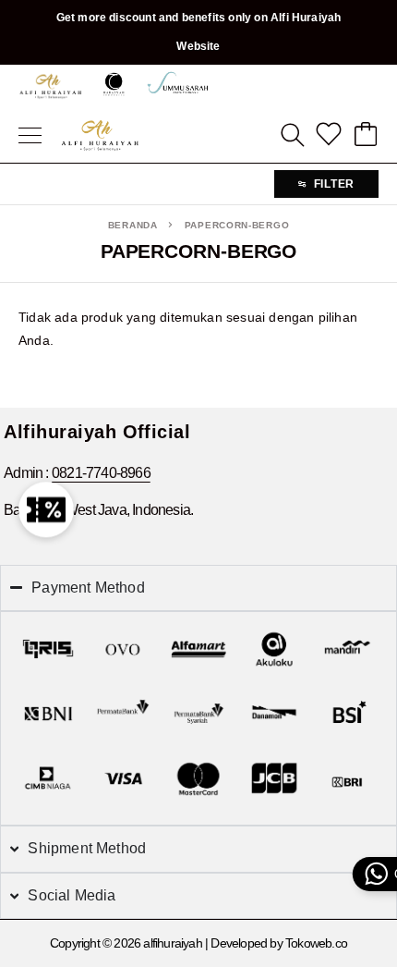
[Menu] (30, 135)
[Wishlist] (329, 135)
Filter (334, 183)
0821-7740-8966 (101, 473)
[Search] (292, 135)
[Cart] (366, 135)
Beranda (133, 225)
